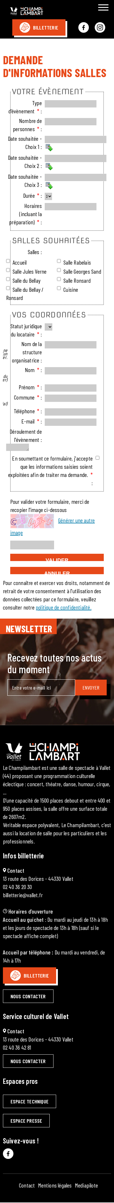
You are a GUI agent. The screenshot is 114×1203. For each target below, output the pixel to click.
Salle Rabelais (77, 262)
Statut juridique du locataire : (26, 330)
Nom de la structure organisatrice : (27, 352)
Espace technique (30, 1101)
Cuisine (70, 289)
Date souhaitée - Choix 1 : (25, 142)
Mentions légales (55, 1185)
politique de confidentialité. (63, 607)
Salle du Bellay (26, 280)
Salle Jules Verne (29, 271)
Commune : (28, 397)
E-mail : (31, 421)
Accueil (20, 262)
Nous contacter (28, 996)
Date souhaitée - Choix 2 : (25, 161)
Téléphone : (28, 410)
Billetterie (45, 27)
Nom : (33, 369)
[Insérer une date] (49, 147)
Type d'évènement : (25, 106)
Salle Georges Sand (82, 271)
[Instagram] (100, 27)
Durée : (32, 195)
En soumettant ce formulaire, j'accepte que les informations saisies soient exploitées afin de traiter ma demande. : (50, 470)
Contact (27, 1185)
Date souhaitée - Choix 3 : (25, 180)
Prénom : (30, 386)
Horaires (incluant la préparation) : (25, 213)
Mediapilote (86, 1185)
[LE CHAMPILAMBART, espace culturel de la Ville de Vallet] (33, 12)
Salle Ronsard (77, 280)
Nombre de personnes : (27, 124)
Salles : (35, 251)
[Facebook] (83, 27)
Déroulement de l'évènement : (26, 435)
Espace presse (26, 1120)
